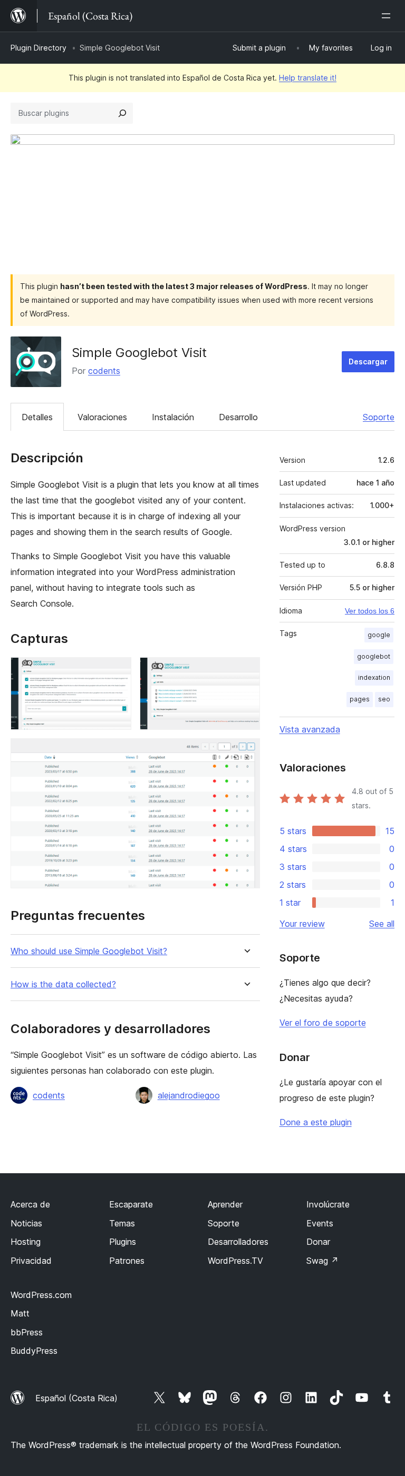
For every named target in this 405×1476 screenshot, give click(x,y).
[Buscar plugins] (122, 113)
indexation (374, 677)
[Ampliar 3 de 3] (245, 752)
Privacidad (31, 1260)
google (379, 635)
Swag (322, 1260)
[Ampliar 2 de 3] (245, 671)
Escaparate (131, 1204)
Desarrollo (238, 417)
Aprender (225, 1204)
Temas (122, 1223)
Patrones (126, 1260)
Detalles (37, 417)
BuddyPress (34, 1350)
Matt (20, 1313)
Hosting (26, 1241)
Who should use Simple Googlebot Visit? (89, 951)
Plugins (122, 1241)
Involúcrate (328, 1204)
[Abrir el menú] (388, 16)
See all (381, 923)
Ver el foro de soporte (322, 1022)
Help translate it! (307, 77)
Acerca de (30, 1204)
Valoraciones (102, 417)
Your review (302, 923)
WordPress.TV (235, 1260)
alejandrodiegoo (189, 1095)
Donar (318, 1241)
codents (104, 370)
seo (384, 699)
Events (319, 1223)
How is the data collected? (63, 984)
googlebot (373, 656)
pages (360, 699)
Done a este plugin (315, 1122)
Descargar (368, 361)
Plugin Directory (38, 47)
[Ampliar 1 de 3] (117, 671)
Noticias (26, 1223)
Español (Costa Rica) (76, 1398)
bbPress (27, 1332)
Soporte (378, 417)
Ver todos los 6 (369, 611)
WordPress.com (41, 1295)
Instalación (173, 417)
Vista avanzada (309, 729)
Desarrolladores (238, 1241)
